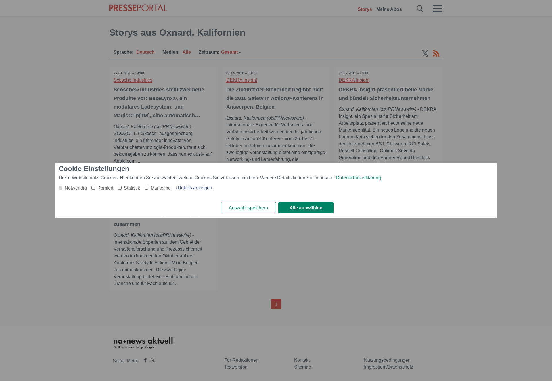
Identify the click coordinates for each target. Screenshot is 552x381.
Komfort (105, 188)
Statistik (132, 188)
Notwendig (76, 188)
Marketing (161, 188)
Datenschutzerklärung (358, 177)
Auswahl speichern (248, 207)
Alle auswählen (306, 207)
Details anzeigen (195, 187)
